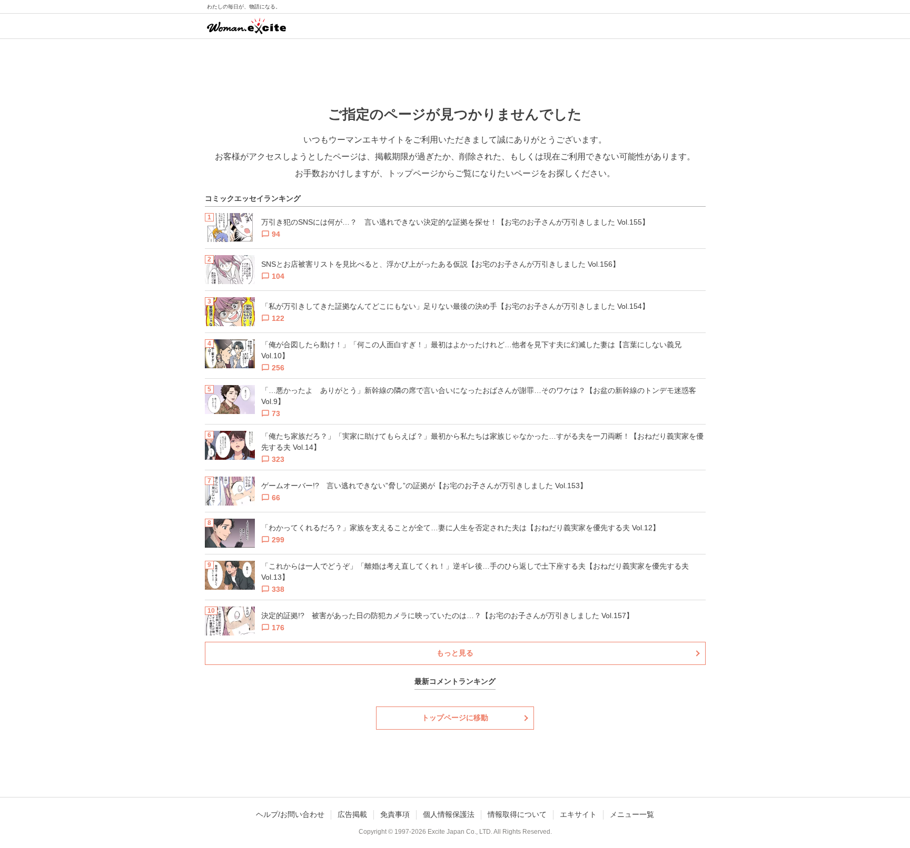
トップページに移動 (455, 717)
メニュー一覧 (632, 814)
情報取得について (517, 814)
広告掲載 (352, 814)
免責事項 (395, 814)
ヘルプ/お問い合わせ (290, 814)
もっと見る (455, 653)
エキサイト (578, 814)
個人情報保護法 (448, 814)
